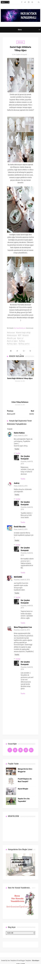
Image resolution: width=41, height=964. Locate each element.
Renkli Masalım (20, 527)
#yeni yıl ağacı (12, 341)
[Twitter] (15, 750)
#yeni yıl (20, 338)
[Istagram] (20, 750)
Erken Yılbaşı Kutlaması (20, 402)
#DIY (19, 335)
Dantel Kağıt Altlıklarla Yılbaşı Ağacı (20, 378)
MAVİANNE (18, 577)
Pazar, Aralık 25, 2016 (20, 435)
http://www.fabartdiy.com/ (20, 328)
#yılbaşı (22, 341)
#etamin (26, 335)
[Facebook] (9, 750)
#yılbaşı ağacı (12, 344)
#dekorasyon (12, 335)
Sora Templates (12, 960)
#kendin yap (11, 338)
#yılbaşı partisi (24, 344)
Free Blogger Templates (24, 960)
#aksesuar (11, 332)
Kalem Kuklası (19, 433)
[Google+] (31, 750)
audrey (16, 483)
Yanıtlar (17, 453)
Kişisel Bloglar (23, 789)
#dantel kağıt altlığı (23, 332)
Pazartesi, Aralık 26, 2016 (22, 580)
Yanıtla (17, 449)
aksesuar (20, 42)
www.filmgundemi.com (23, 627)
